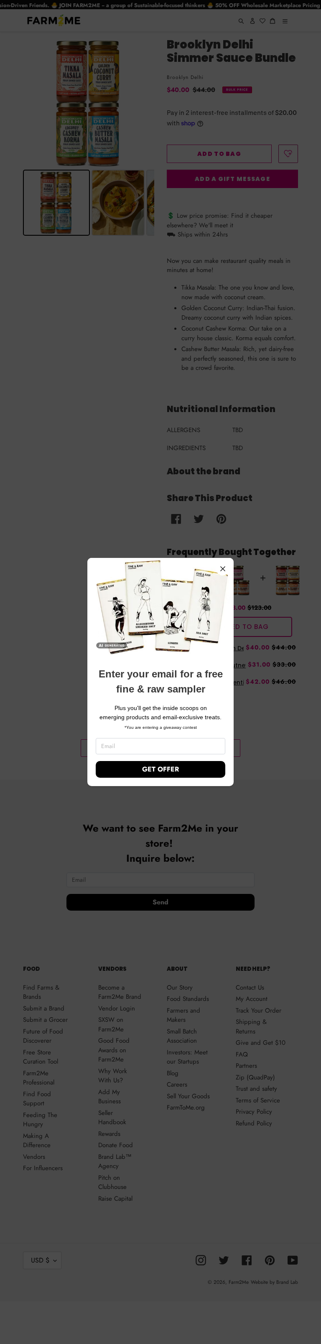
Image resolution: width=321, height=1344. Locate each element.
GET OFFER (160, 769)
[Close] (222, 568)
